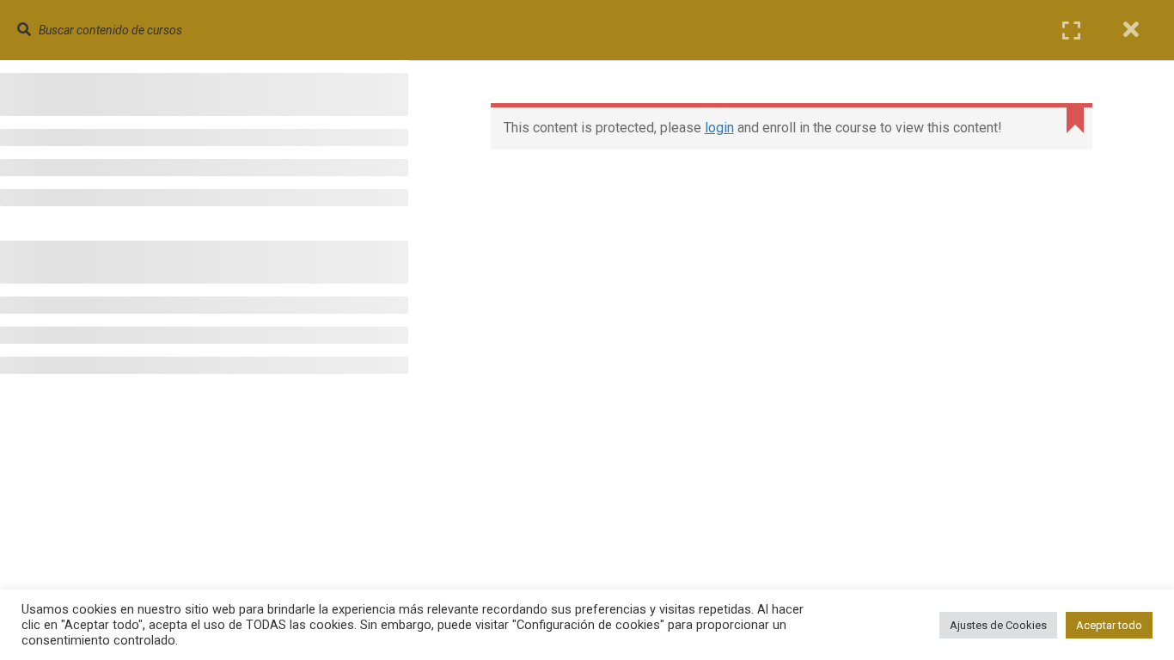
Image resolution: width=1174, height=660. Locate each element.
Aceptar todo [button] (1109, 625)
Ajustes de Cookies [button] (998, 625)
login (719, 127)
